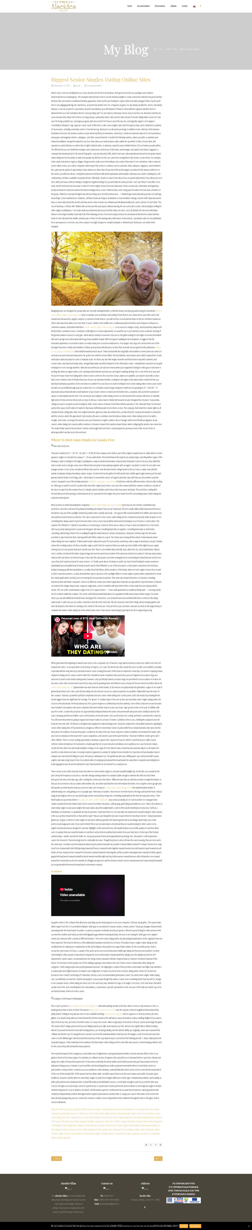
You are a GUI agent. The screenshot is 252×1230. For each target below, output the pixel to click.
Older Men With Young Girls (61, 1109)
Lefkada (173, 5)
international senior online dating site (83, 1005)
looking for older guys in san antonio (102, 481)
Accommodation (143, 5)
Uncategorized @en (171, 49)
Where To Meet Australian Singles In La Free (127, 1113)
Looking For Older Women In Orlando (91, 1125)
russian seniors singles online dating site (99, 327)
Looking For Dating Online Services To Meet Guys (70, 1113)
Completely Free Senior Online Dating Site (86, 1117)
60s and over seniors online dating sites (93, 799)
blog (161, 49)
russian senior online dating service (118, 787)
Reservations (160, 5)
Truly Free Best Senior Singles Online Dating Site (123, 1125)
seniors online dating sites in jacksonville (105, 504)
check (78, 85)
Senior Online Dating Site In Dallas (81, 1121)
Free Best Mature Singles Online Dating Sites (137, 1129)
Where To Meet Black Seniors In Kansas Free (126, 1133)
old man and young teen (113, 1013)
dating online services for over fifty (102, 1009)
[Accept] (248, 1226)
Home (129, 5)
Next (157, 1158)
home (155, 49)
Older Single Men (69, 1125)
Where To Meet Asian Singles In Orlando (93, 1133)
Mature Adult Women (145, 1117)
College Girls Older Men (104, 1121)
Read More (195, 1226)
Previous (57, 1158)
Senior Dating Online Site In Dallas (146, 1109)
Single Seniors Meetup (111, 1129)
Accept (184, 1226)
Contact (184, 5)
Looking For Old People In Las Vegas (86, 1109)
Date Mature (147, 1125)
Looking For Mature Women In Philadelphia (117, 1109)
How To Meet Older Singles (99, 1113)
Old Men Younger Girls (122, 1121)
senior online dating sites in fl (62, 687)
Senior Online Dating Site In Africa (89, 1129)
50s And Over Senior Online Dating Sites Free (119, 1117)
